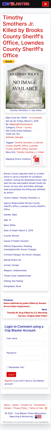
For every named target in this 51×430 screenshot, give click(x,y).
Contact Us (26, 405)
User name (12, 338)
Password (11, 352)
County (28, 127)
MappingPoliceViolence (20, 124)
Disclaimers (40, 405)
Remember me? (16, 367)
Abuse (15, 405)
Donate (7, 408)
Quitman (10, 137)
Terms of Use (36, 408)
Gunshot (33, 149)
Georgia (19, 137)
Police (19, 127)
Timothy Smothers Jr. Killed (30, 152)
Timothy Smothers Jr (24, 142)
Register (9, 380)
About (7, 405)
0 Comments (35, 117)
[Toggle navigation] (45, 4)
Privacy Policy (20, 408)
